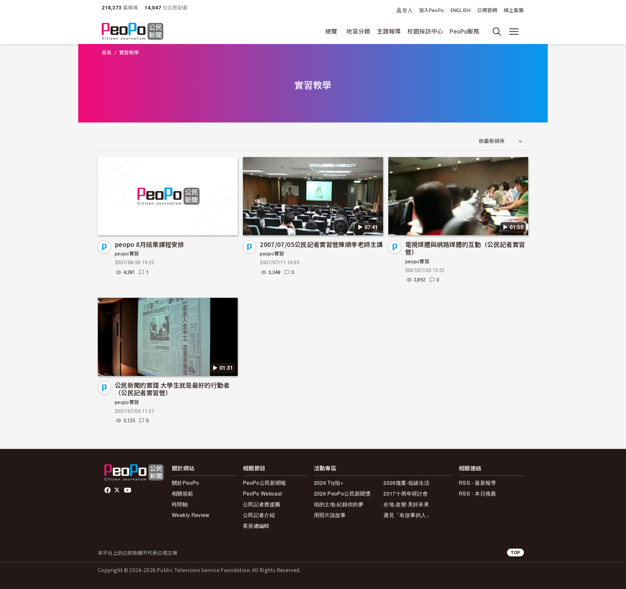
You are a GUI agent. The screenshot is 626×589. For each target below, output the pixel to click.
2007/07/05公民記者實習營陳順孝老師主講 (321, 244)
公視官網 (487, 10)
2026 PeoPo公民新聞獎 (342, 493)
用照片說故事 (330, 515)
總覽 (331, 31)
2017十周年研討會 (405, 493)
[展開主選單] (513, 31)
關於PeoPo (185, 482)
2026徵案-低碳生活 (406, 482)
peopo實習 (127, 254)
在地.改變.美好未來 (406, 504)
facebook (108, 490)
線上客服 (514, 10)
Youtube (128, 490)
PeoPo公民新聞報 (264, 482)
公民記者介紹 (259, 515)
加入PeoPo (431, 10)
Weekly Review (191, 515)
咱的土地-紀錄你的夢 (339, 504)
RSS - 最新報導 (477, 482)
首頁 (107, 53)
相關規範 (182, 493)
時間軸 (180, 504)
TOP (515, 552)
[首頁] (132, 31)
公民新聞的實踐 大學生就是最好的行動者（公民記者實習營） (172, 389)
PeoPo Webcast (262, 493)
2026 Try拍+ (329, 482)
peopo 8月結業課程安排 (149, 244)
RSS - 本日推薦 (477, 493)
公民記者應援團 (261, 504)
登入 (407, 10)
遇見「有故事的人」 (407, 515)
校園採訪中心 (425, 31)
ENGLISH (461, 10)
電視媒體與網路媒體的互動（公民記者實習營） (465, 248)
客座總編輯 (256, 525)
